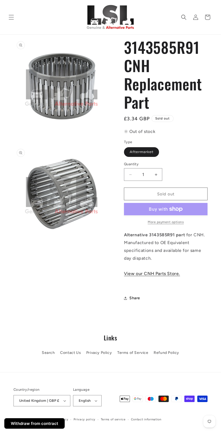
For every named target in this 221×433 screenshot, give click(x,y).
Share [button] (134, 298)
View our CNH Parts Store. (152, 273)
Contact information (146, 419)
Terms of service (113, 419)
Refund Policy (166, 352)
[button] (11, 17)
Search (48, 352)
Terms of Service (133, 352)
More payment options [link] (166, 222)
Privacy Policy (99, 352)
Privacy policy (84, 419)
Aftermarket (144, 153)
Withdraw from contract (34, 423)
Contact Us (70, 352)
